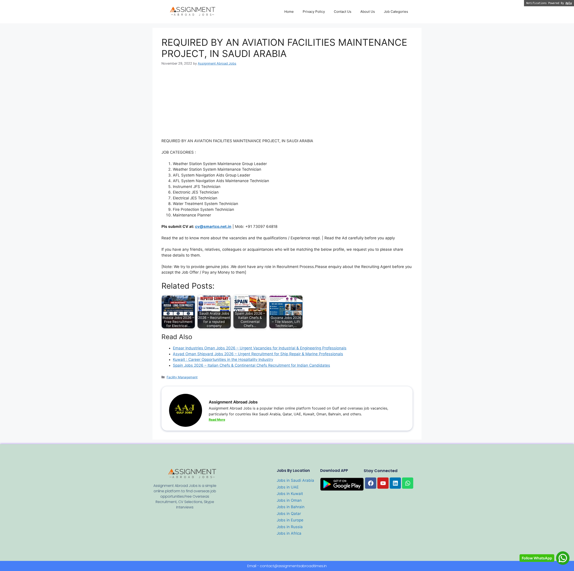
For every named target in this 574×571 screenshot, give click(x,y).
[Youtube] (383, 483)
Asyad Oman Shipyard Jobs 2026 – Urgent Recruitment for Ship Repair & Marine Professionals (258, 354)
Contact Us (342, 11)
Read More (217, 419)
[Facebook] (370, 483)
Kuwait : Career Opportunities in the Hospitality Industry (223, 359)
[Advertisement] (287, 105)
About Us (367, 11)
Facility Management (182, 377)
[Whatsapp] (407, 483)
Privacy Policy (314, 11)
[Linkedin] (395, 483)
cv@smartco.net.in (213, 226)
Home (289, 11)
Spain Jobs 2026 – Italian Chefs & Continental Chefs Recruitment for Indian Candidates (251, 365)
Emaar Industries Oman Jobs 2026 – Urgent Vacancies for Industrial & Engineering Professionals (259, 348)
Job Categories (396, 11)
